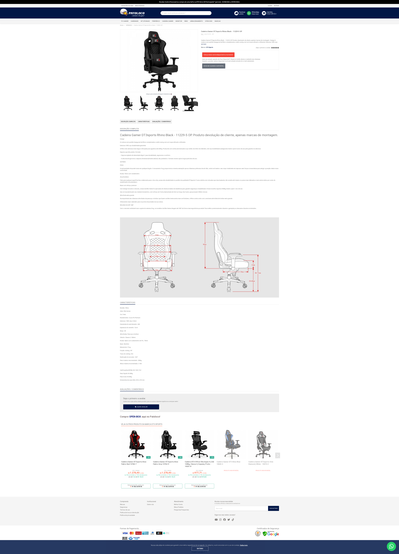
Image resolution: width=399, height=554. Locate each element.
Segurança (123, 507)
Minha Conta (178, 504)
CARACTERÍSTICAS (144, 121)
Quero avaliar (142, 407)
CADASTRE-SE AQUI (127, 5)
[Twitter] (228, 519)
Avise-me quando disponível (214, 66)
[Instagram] (220, 519)
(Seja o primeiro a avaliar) (263, 47)
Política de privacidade (127, 515)
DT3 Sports (209, 47)
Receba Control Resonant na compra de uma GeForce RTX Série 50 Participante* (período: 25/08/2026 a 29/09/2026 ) (199, 2)
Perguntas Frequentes (181, 510)
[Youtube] (216, 519)
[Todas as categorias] (276, 21)
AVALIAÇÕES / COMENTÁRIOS (161, 121)
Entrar (276, 5)
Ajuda (270, 5)
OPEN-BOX (129, 25)
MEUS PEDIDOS (139, 5)
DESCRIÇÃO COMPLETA (128, 121)
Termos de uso (125, 510)
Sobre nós (150, 504)
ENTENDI (200, 548)
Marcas (122, 504)
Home (121, 25)
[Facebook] (224, 519)
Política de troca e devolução (129, 512)
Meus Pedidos (178, 507)
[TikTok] (233, 519)
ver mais (203, 44)
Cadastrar (273, 508)
